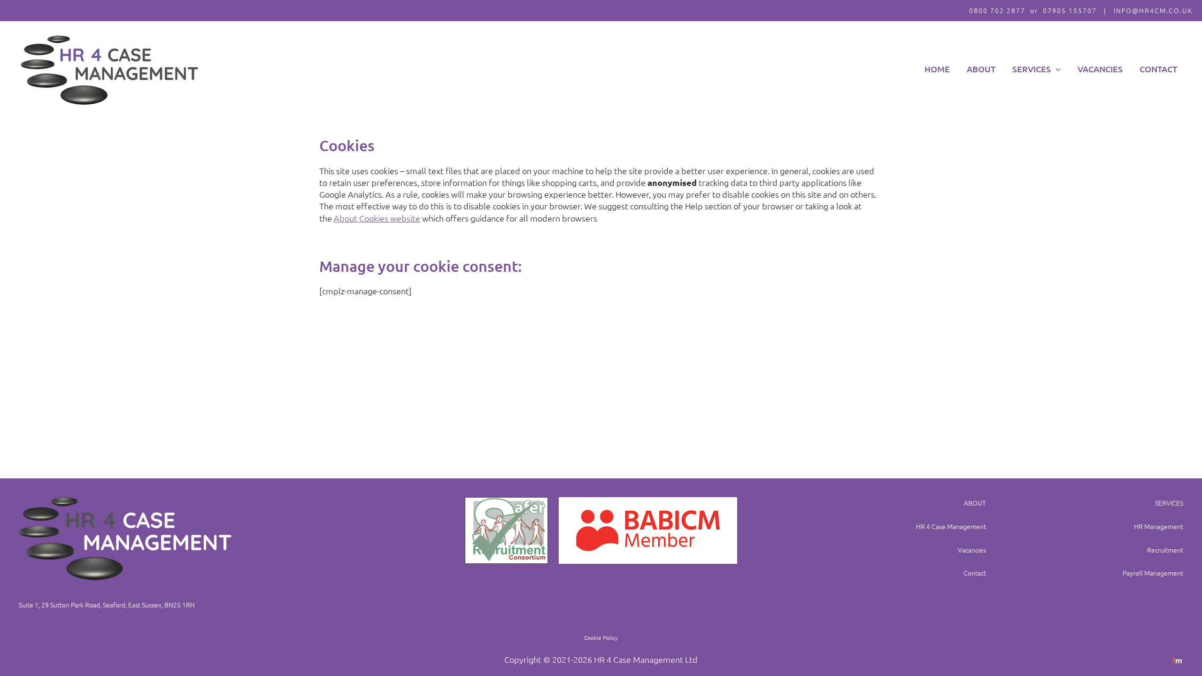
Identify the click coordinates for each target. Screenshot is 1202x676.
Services (1031, 68)
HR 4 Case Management (951, 526)
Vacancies (1100, 68)
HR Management (1158, 526)
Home (937, 68)
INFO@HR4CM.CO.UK (1153, 10)
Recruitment (1165, 549)
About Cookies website (377, 218)
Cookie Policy (601, 637)
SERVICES (1169, 502)
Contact (1158, 68)
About (981, 68)
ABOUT (975, 502)
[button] (1056, 69)
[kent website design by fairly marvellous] (1177, 659)
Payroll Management (1153, 572)
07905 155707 (1070, 10)
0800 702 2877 (997, 10)
